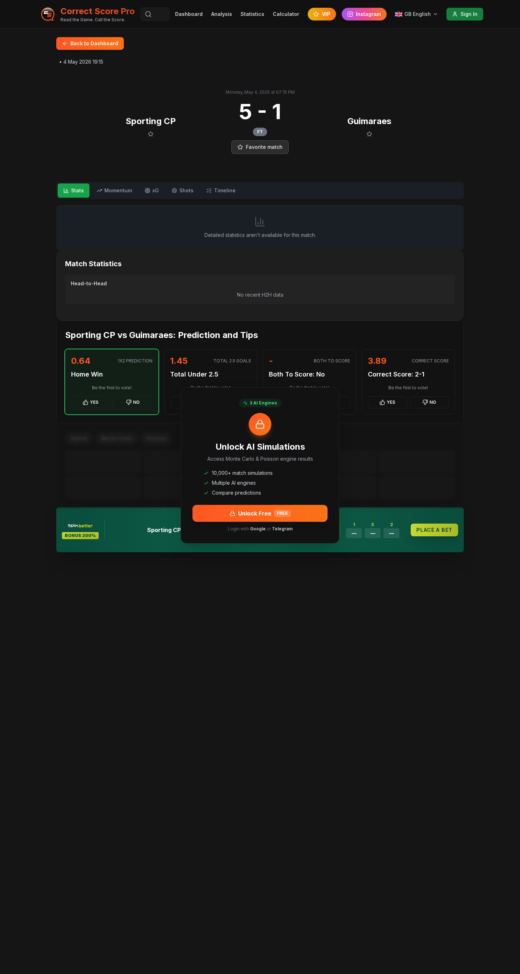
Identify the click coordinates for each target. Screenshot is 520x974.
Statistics (252, 14)
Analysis (221, 14)
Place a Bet (434, 530)
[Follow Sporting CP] (151, 134)
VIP (326, 14)
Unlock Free (263, 513)
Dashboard (189, 14)
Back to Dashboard (94, 43)
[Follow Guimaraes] (369, 134)
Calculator (286, 14)
